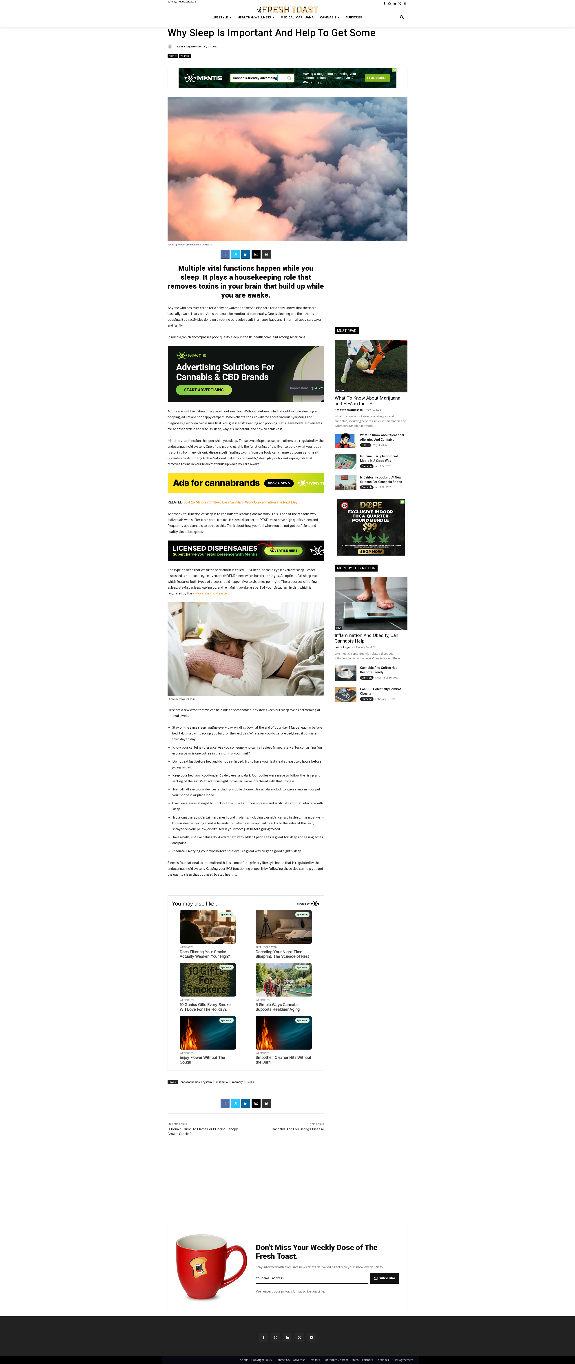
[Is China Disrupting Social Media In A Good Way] (345, 461)
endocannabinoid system (211, 593)
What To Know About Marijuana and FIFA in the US (367, 400)
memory (237, 1082)
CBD (338, 627)
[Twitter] (235, 254)
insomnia (222, 1082)
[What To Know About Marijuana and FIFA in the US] (371, 366)
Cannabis (366, 466)
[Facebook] (225, 254)
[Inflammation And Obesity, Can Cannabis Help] (371, 603)
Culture (340, 390)
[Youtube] (311, 1337)
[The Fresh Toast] (287, 10)
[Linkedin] (245, 254)
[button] (402, 17)
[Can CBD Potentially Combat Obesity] (345, 694)
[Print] (266, 254)
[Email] (256, 254)
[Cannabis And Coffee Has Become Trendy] (345, 673)
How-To (173, 55)
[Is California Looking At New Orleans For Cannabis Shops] (345, 482)
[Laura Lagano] (170, 46)
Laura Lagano (186, 46)
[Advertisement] (371, 290)
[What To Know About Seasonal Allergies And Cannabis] (345, 440)
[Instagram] (275, 1337)
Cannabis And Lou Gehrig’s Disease (298, 1129)
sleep (250, 1082)
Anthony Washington (349, 409)
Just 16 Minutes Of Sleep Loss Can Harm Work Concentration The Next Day (240, 502)
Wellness (184, 55)
